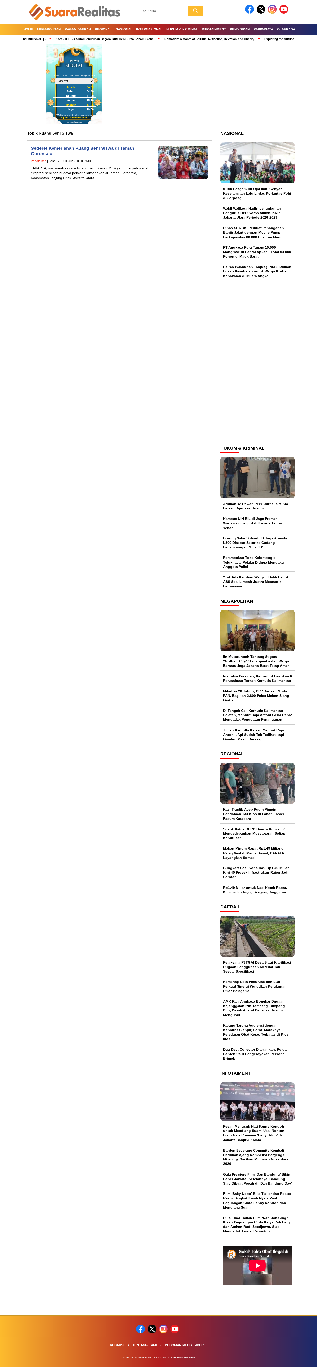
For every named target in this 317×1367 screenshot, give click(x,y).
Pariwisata (263, 29)
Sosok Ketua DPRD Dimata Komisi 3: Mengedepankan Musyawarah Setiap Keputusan (254, 833)
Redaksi (117, 1345)
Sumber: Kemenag (74, 122)
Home (28, 29)
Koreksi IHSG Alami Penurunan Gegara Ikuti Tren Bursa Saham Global (83, 39)
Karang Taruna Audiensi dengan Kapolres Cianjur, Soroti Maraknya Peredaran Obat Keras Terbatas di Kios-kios (256, 1032)
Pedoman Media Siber (184, 1345)
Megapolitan (49, 29)
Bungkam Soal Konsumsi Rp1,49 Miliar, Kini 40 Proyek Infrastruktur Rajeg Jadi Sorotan (256, 872)
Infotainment (214, 29)
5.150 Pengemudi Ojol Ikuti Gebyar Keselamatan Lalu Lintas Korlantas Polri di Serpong (257, 193)
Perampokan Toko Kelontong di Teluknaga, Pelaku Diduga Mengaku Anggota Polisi (253, 562)
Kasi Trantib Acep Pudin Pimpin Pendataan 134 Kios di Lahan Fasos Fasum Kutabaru (253, 813)
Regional (103, 29)
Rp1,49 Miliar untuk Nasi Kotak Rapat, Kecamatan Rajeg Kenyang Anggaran (255, 890)
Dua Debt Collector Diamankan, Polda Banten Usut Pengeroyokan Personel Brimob (255, 1053)
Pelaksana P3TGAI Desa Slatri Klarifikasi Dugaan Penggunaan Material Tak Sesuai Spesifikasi (257, 966)
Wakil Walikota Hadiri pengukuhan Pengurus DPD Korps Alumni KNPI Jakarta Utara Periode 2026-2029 (252, 213)
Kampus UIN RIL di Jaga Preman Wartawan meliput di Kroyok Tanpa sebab (252, 523)
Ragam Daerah (78, 29)
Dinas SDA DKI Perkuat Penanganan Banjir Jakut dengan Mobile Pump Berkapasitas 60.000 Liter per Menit (253, 232)
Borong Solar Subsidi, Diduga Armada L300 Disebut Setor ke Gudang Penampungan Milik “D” (255, 542)
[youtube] (284, 12)
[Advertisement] (257, 361)
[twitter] (262, 12)
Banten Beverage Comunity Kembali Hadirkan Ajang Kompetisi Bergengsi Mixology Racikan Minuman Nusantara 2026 (255, 1157)
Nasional (124, 29)
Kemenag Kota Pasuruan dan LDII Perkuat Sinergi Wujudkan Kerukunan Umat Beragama (255, 986)
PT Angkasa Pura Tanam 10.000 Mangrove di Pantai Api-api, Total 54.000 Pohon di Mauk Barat (257, 251)
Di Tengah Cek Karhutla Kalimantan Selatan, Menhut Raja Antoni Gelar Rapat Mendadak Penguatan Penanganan (257, 715)
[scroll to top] (303, 1359)
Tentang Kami (144, 1345)
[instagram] (273, 12)
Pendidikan (240, 29)
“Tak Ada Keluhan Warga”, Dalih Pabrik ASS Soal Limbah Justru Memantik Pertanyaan (256, 581)
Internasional (149, 29)
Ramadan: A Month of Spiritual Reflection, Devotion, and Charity (188, 39)
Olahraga (286, 29)
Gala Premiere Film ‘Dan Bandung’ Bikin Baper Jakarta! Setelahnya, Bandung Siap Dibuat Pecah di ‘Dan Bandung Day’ (257, 1178)
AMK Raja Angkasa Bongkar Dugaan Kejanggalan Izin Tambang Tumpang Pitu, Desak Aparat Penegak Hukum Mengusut (254, 1008)
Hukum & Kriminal (182, 29)
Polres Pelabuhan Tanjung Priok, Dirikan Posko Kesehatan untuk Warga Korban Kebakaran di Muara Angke (257, 271)
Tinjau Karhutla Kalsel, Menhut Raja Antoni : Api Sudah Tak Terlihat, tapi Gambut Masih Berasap (253, 734)
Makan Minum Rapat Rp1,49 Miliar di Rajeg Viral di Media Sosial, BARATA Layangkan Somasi (254, 852)
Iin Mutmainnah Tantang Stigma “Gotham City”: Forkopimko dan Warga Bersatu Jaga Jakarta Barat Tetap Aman (256, 661)
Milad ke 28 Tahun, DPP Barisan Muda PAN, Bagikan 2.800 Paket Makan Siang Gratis (256, 695)
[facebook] (250, 12)
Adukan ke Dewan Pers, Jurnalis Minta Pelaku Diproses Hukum (255, 506)
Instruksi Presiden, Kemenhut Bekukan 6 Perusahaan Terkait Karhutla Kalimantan (257, 678)
